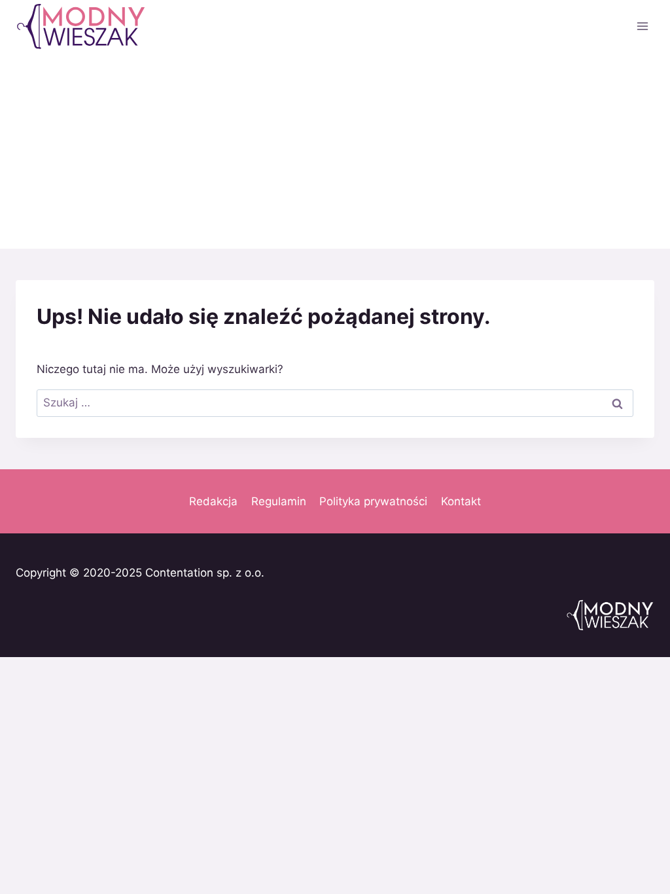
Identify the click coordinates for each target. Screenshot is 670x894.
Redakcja (213, 501)
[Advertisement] (335, 150)
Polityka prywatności (373, 501)
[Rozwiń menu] (642, 26)
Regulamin (278, 501)
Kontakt (461, 501)
